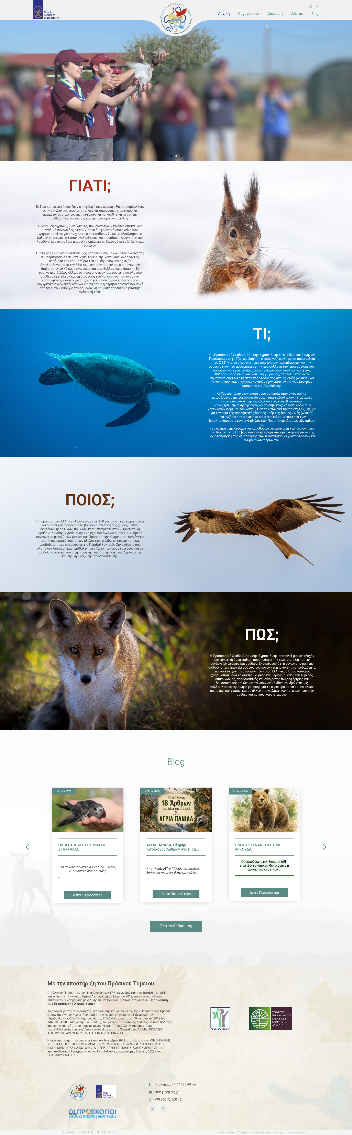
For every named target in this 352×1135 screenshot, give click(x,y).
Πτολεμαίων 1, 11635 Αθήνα (175, 1084)
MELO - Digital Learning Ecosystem (251, 1132)
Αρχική (224, 13)
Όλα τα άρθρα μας (176, 925)
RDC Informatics (297, 1132)
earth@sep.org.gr (166, 1092)
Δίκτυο (297, 13)
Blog (315, 13)
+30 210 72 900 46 (168, 1099)
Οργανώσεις (248, 13)
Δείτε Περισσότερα (87, 894)
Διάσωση (275, 13)
